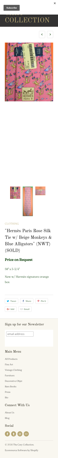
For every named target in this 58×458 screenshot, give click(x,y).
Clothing (12, 223)
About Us (9, 412)
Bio (6, 397)
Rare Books (10, 386)
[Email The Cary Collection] (26, 433)
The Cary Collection (18, 13)
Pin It (43, 301)
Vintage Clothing (13, 369)
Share (28, 301)
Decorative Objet (13, 380)
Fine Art (9, 364)
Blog (7, 418)
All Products (11, 358)
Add (12, 309)
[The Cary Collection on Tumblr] (13, 433)
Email (26, 309)
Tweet (13, 301)
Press (7, 391)
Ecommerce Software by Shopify (21, 450)
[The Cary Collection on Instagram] (19, 433)
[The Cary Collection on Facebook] (7, 433)
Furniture (10, 375)
